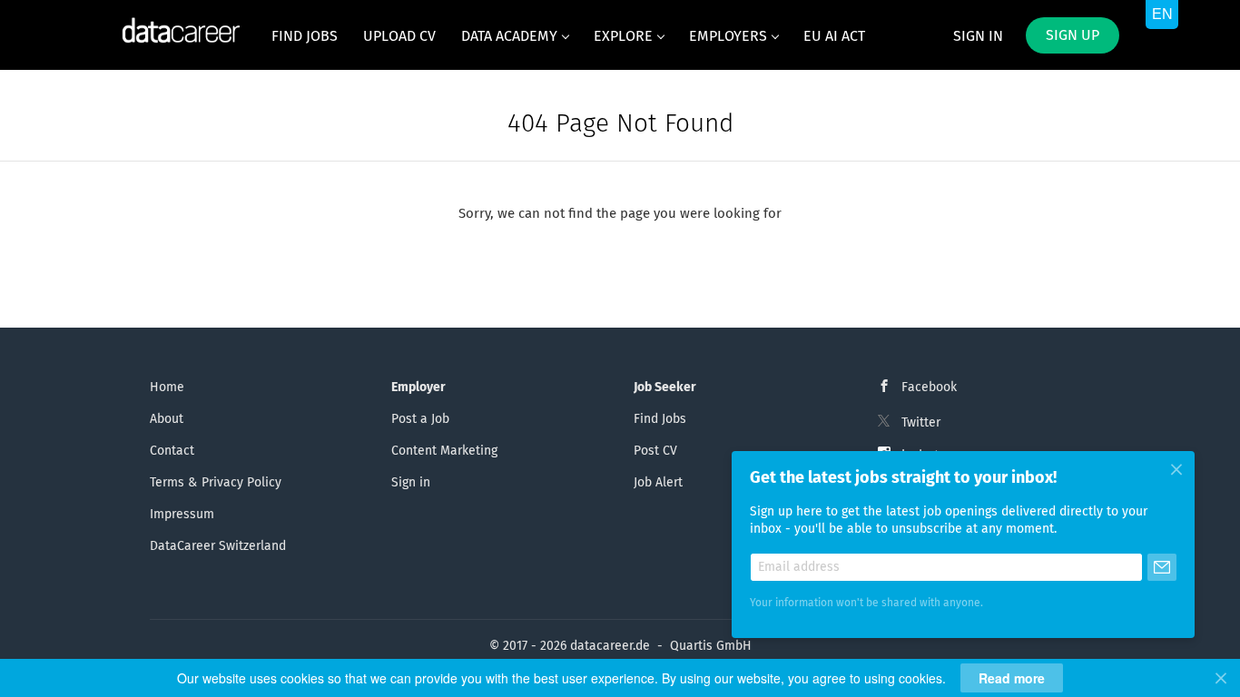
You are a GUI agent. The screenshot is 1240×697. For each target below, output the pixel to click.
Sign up (1072, 35)
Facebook (929, 387)
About (166, 419)
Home (167, 387)
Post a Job (420, 419)
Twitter (920, 423)
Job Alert (658, 482)
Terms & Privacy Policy (215, 482)
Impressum (182, 514)
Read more (1012, 678)
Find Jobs (660, 419)
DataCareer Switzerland (218, 546)
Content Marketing (444, 451)
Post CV (655, 451)
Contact (172, 451)
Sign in (978, 36)
